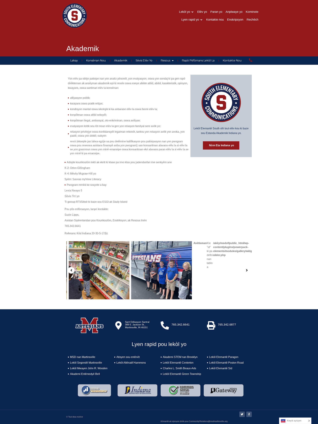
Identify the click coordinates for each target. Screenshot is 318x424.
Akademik (120, 60)
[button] (71, 270)
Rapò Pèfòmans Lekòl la (198, 60)
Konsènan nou (96, 60)
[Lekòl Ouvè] (192, 12)
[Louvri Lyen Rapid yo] (201, 19)
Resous (165, 60)
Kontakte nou (232, 60)
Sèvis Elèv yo (144, 60)
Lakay (74, 60)
